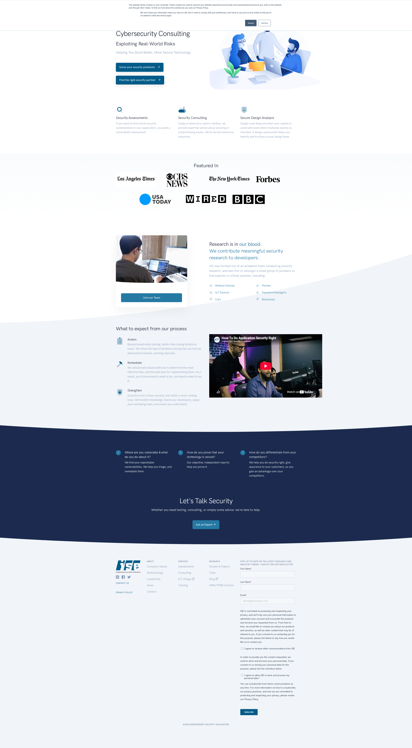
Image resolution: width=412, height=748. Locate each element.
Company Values (157, 566)
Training (183, 585)
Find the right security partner (137, 80)
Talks (212, 572)
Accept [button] (251, 23)
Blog (212, 579)
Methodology (155, 572)
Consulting (184, 572)
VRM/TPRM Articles (221, 585)
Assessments (186, 566)
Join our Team (151, 297)
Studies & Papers (219, 566)
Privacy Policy (124, 592)
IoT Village (185, 579)
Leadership (153, 579)
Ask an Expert (204, 524)
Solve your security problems (137, 67)
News (150, 585)
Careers (152, 591)
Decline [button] (264, 23)
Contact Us (122, 583)
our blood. (250, 244)
